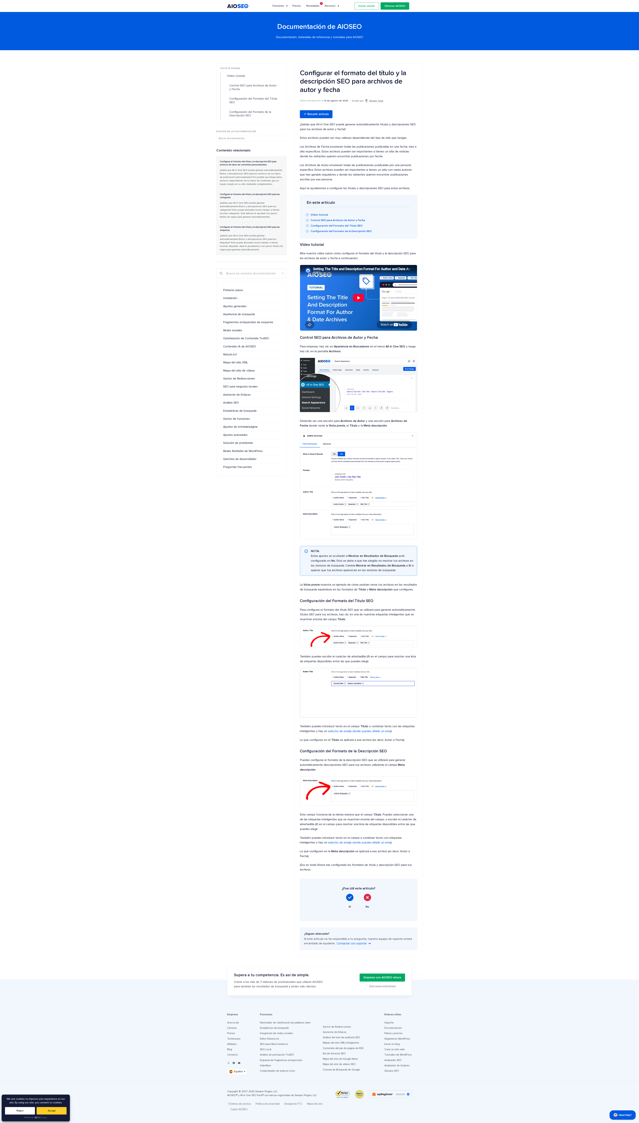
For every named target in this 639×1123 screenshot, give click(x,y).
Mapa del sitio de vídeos (239, 370)
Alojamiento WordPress (397, 1039)
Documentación (393, 1028)
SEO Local (265, 1049)
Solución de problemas (238, 442)
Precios (296, 5)
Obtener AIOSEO (395, 6)
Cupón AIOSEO (238, 1109)
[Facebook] (233, 1063)
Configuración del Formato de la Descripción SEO (341, 231)
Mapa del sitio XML (235, 362)
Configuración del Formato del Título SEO (336, 225)
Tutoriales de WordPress (398, 1055)
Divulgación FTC (293, 1104)
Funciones (278, 5)
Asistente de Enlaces (237, 394)
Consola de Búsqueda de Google (341, 1069)
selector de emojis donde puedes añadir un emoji (360, 731)
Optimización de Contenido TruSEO (246, 338)
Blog (229, 1049)
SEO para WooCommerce (274, 1044)
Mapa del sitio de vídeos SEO (339, 1064)
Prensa (231, 1033)
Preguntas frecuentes (237, 467)
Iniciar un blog (392, 1044)
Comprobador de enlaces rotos (277, 1071)
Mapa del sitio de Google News (340, 1059)
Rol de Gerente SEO (334, 1053)
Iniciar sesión (366, 6)
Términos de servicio (239, 1104)
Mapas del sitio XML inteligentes (341, 1043)
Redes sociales (232, 330)
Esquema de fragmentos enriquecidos (281, 1060)
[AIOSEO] (237, 6)
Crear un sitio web (394, 1049)
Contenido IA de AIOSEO (239, 346)
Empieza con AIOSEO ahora (382, 977)
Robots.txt (230, 354)
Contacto (232, 1055)
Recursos (330, 5)
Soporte (389, 1022)
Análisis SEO (231, 402)
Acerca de (233, 1022)
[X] (228, 1063)
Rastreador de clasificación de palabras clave (285, 1022)
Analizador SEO (393, 1060)
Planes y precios (393, 1033)
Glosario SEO (391, 1071)
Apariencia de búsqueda (239, 314)
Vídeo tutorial (319, 214)
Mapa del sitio (315, 1104)
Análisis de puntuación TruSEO (277, 1055)
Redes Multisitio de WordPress (243, 451)
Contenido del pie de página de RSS (343, 1048)
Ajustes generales (234, 306)
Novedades (313, 5)
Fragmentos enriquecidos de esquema (248, 322)
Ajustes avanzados (235, 435)
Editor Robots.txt (269, 1039)
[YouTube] (239, 1063)
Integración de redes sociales (276, 1033)
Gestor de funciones (236, 418)
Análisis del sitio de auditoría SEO (341, 1037)
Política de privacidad (268, 1104)
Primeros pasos (233, 290)
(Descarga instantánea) (382, 986)
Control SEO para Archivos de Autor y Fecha (338, 220)
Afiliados (232, 1044)
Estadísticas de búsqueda (239, 410)
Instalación (230, 298)
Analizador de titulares (397, 1065)
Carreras (232, 1028)
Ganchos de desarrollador (239, 459)
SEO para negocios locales (240, 386)
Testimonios (233, 1039)
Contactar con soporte (352, 943)
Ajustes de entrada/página (240, 426)
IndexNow (265, 1065)
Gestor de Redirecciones (239, 378)
